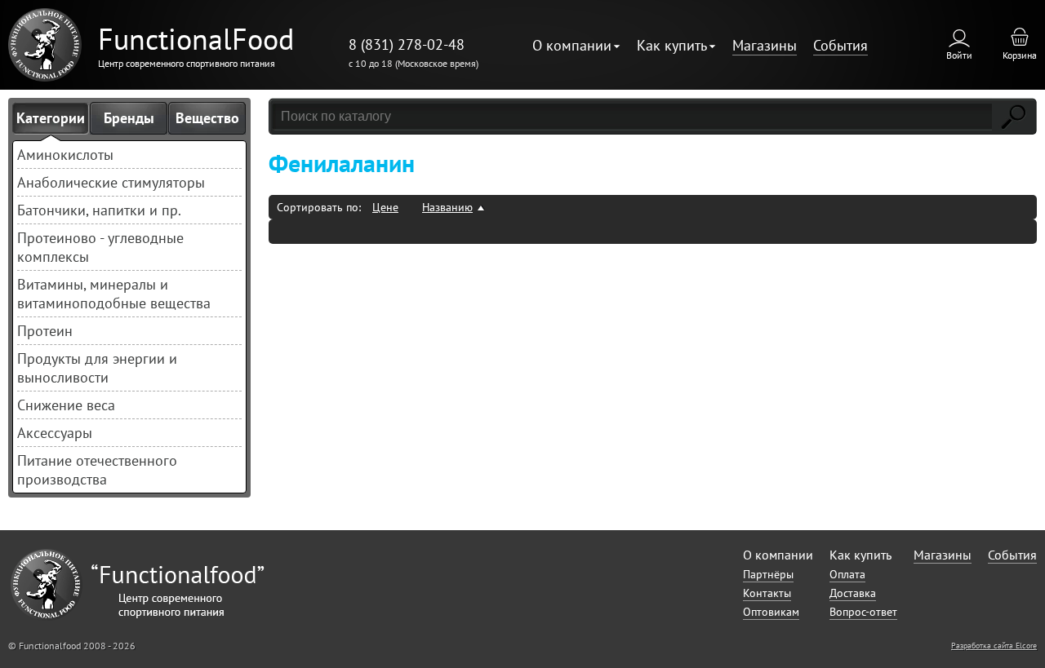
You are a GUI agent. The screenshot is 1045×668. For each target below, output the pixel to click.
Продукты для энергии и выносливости (97, 368)
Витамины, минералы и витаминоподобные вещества (114, 293)
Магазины (764, 45)
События (840, 45)
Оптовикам (771, 611)
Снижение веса (66, 405)
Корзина (1020, 55)
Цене (385, 207)
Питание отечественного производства (97, 470)
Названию (447, 207)
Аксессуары (54, 432)
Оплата (847, 574)
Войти (959, 55)
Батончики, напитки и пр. (99, 210)
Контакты (767, 593)
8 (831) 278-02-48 (407, 44)
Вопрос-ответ (863, 611)
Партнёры (768, 574)
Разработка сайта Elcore (994, 645)
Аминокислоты (65, 154)
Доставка (852, 593)
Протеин (45, 330)
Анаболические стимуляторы (111, 182)
